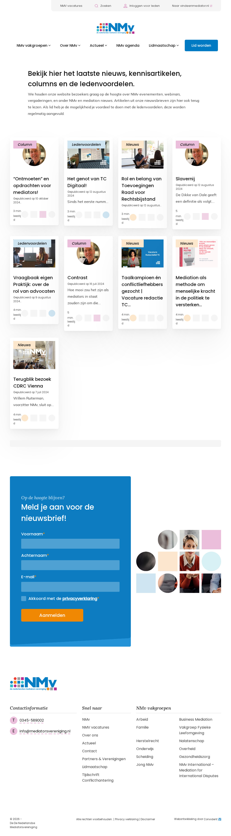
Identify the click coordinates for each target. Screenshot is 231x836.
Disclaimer (148, 819)
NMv (86, 719)
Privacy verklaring (127, 819)
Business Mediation (195, 719)
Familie (142, 727)
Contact (89, 751)
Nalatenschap (191, 740)
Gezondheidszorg (194, 756)
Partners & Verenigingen (104, 759)
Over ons (90, 735)
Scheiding (144, 756)
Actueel (97, 45)
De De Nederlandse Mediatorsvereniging (23, 825)
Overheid (187, 748)
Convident (210, 819)
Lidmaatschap (162, 45)
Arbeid (142, 719)
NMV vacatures (71, 6)
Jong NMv (145, 764)
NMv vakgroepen (32, 45)
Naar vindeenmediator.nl (190, 6)
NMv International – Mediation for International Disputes (198, 770)
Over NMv (68, 45)
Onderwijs (145, 748)
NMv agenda (127, 45)
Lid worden (201, 45)
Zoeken (105, 6)
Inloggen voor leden (144, 6)
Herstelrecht (147, 740)
